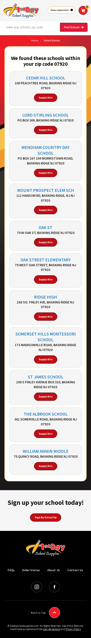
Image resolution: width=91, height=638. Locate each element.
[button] (83, 10)
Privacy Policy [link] (73, 629)
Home (34, 40)
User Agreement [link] (51, 629)
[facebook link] (54, 586)
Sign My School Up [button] (46, 517)
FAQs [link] (11, 570)
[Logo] (21, 10)
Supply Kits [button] (46, 97)
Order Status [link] (31, 570)
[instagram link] (36, 586)
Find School (71, 27)
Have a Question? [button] (60, 10)
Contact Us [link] (75, 570)
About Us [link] (53, 570)
